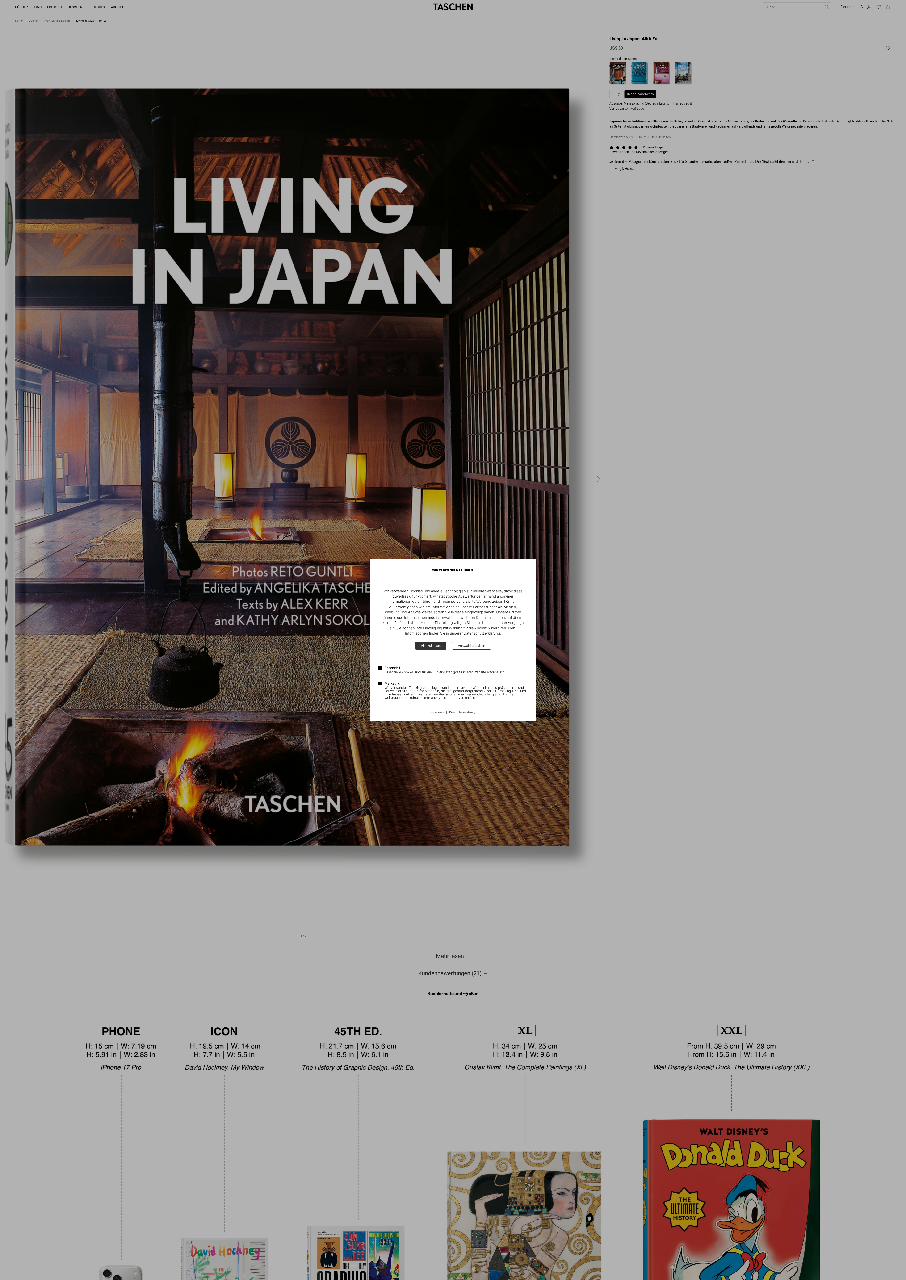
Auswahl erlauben (471, 646)
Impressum (437, 712)
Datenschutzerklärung (462, 712)
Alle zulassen (431, 646)
